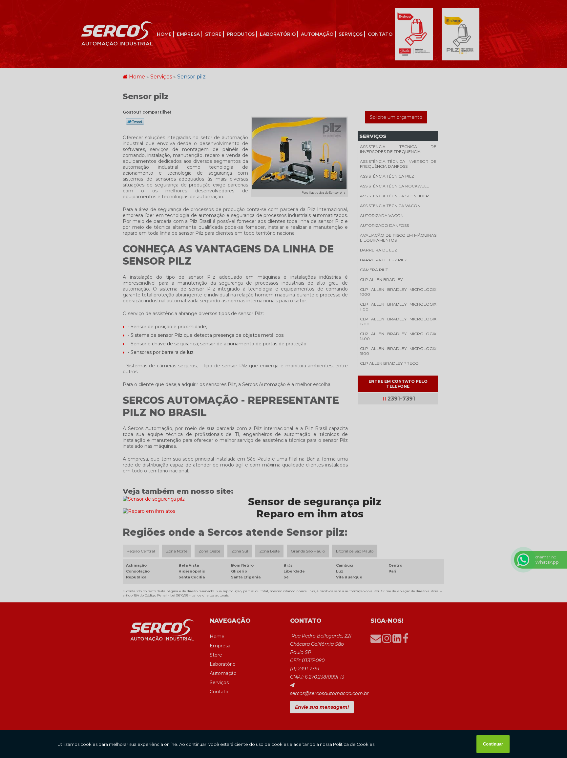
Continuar (493, 744)
